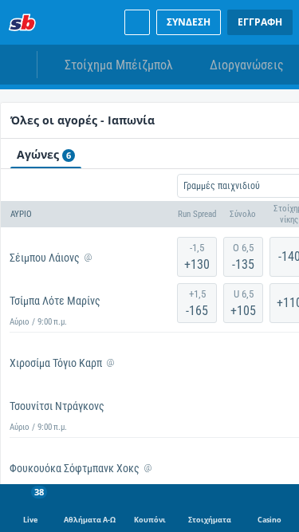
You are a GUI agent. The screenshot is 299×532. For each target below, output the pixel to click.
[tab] (45, 153)
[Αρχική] (22, 22)
